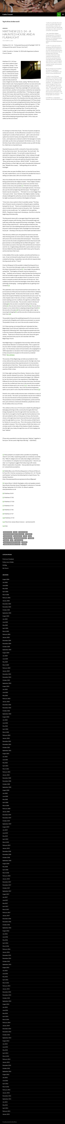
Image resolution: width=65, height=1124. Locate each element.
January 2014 (6, 1025)
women (24, 544)
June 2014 (5, 1010)
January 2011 (6, 1114)
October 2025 (6, 610)
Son (12, 540)
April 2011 (5, 1108)
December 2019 (7, 814)
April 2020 (5, 802)
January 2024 (6, 671)
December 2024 (7, 640)
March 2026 (6, 594)
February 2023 (6, 698)
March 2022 (6, 732)
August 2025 (6, 616)
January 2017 (6, 915)
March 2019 (6, 842)
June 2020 (5, 796)
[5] (7, 306)
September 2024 (7, 649)
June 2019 (5, 833)
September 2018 (7, 860)
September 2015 (7, 964)
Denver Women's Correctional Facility (14, 534)
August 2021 (6, 753)
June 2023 (5, 692)
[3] (9, 285)
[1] (22, 185)
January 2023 (6, 701)
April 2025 (5, 628)
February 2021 (6, 772)
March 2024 (6, 665)
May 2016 (5, 940)
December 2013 (7, 1028)
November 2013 (7, 1031)
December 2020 (7, 778)
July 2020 (5, 793)
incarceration (17, 536)
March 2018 (6, 872)
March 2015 (6, 982)
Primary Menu (63, 14)
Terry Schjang (10, 355)
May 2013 (5, 1050)
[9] (16, 312)
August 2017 (6, 894)
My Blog (5, 565)
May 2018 (5, 866)
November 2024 (7, 643)
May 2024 (5, 662)
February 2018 (6, 876)
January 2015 (6, 989)
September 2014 (7, 1001)
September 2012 (7, 1071)
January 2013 (6, 1062)
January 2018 (6, 879)
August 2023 (6, 686)
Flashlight (29, 534)
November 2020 (7, 781)
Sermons (5, 28)
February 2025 (6, 634)
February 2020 (6, 808)
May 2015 (5, 976)
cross (15, 532)
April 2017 (5, 906)
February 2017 (6, 912)
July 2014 (5, 1007)
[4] (9, 304)
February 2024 (6, 668)
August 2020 (6, 790)
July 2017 (5, 897)
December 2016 (7, 918)
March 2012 (6, 1086)
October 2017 (6, 888)
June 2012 (5, 1080)
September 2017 (7, 891)
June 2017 (5, 900)
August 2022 (6, 717)
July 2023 (5, 689)
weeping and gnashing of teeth (12, 544)
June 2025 (5, 622)
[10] (10, 314)
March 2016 (6, 946)
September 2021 (7, 750)
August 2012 (6, 1074)
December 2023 (7, 674)
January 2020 (6, 811)
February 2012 (6, 1089)
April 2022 (5, 729)
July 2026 (5, 582)
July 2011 (5, 1102)
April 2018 (5, 869)
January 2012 (6, 1093)
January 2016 (6, 952)
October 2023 (6, 680)
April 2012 (5, 1083)
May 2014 (5, 1013)
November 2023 (7, 677)
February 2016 (6, 949)
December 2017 (7, 882)
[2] (22, 269)
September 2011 (7, 1099)
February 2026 (6, 597)
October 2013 (6, 1034)
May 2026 (5, 588)
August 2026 (6, 579)
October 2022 (6, 710)
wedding (24, 542)
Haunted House (8, 536)
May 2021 (5, 762)
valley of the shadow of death (12, 542)
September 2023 (7, 683)
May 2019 (5, 836)
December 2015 (7, 955)
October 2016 (6, 924)
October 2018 (6, 857)
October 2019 (6, 820)
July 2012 (5, 1077)
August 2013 (6, 1041)
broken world (8, 532)
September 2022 (7, 714)
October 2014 (6, 998)
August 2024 (6, 652)
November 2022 (7, 707)
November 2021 (7, 744)
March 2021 (6, 769)
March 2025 (6, 631)
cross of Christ (23, 532)
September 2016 (7, 927)
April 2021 (5, 765)
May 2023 (5, 695)
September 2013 (7, 1038)
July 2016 (5, 934)
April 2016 (5, 943)
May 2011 (5, 1105)
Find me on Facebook (8, 559)
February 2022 (6, 735)
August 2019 (6, 827)
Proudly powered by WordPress (10, 1122)
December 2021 (7, 741)
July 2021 (5, 756)
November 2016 (7, 921)
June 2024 (5, 659)
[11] (26, 385)
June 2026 (5, 585)
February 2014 (6, 1022)
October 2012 (6, 1068)
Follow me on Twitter (8, 562)
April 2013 (5, 1053)
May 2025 (5, 625)
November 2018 (7, 854)
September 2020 (7, 787)
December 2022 (7, 704)
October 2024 (6, 646)
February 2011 (6, 1111)
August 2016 (6, 931)
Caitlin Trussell (8, 14)
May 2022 (5, 726)
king (30, 536)
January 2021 (6, 775)
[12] (39, 389)
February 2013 (6, 1059)
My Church (5, 568)
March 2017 (6, 909)
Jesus (25, 536)
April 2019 (5, 839)
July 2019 (5, 830)
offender (31, 538)
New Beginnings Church (20, 538)
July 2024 (5, 655)
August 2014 (6, 1004)
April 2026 (5, 591)
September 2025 (7, 613)
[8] (17, 310)
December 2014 (7, 992)
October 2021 (6, 747)
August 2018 (6, 863)
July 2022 (5, 720)
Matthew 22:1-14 (8, 538)
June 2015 (5, 973)
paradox (6, 540)
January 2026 (6, 600)
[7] (39, 308)
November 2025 (7, 607)
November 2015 (7, 958)
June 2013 (5, 1047)
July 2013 (5, 1044)
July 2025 (5, 619)
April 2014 (5, 1016)
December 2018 (7, 851)
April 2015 (5, 979)
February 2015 (6, 986)
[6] (30, 306)
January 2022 (6, 738)
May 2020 (5, 799)
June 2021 (5, 759)
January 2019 (6, 848)
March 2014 (6, 1019)
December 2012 (7, 1065)
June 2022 (5, 723)
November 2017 (7, 885)
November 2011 (7, 1096)
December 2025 (7, 603)
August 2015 (6, 967)
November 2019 (7, 817)
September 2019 (7, 824)
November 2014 (7, 995)
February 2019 (6, 845)
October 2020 (6, 784)
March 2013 (6, 1056)
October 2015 (6, 961)
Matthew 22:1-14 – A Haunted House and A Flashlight (19, 34)
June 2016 (5, 937)
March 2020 (6, 805)
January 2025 (6, 637)
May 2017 (5, 903)
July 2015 (5, 970)
